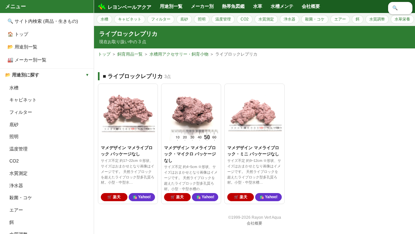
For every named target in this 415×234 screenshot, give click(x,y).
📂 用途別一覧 (22, 46)
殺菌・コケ (20, 197)
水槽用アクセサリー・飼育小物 (178, 54)
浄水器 (16, 185)
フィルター (20, 112)
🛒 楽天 (114, 197)
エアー (16, 210)
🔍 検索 (400, 8)
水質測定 (18, 173)
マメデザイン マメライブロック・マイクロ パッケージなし (190, 153)
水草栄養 (402, 19)
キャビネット (23, 99)
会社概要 (311, 6)
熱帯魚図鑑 (233, 6)
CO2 (14, 160)
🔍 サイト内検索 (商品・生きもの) (42, 21)
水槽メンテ (282, 6)
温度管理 (18, 148)
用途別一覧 (171, 6)
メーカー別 (202, 6)
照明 (13, 136)
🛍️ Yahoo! (142, 197)
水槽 (13, 87)
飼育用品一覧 (130, 54)
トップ (104, 54)
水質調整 (377, 19)
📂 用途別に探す (22, 74)
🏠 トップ (17, 34)
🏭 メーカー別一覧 (26, 59)
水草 (257, 6)
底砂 (13, 124)
